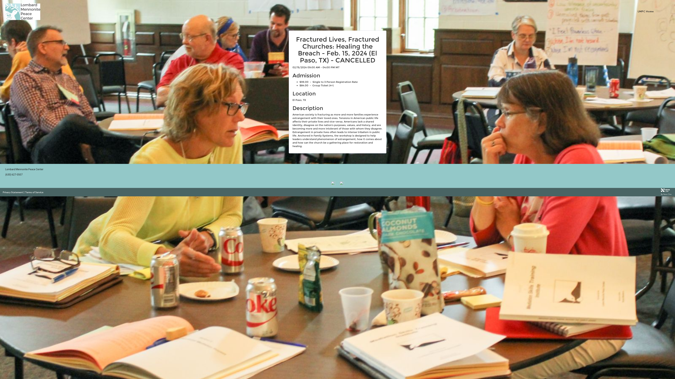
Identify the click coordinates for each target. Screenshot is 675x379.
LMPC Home (646, 11)
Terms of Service (34, 192)
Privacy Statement (13, 192)
